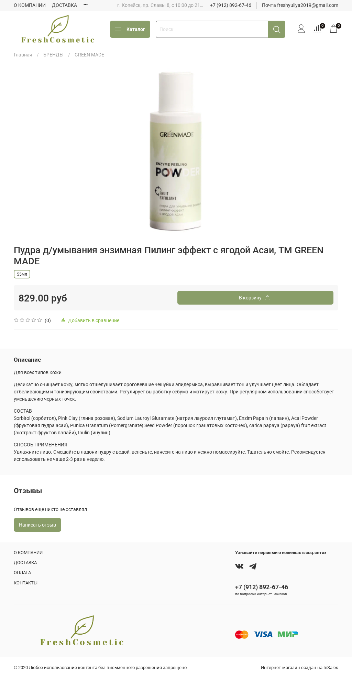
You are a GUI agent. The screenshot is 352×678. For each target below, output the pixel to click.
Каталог (135, 29)
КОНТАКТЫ (25, 582)
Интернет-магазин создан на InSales (299, 667)
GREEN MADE (89, 54)
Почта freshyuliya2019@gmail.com (300, 5)
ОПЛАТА (22, 572)
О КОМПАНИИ (30, 5)
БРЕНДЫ (53, 54)
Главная (23, 54)
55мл (22, 274)
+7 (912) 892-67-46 (230, 5)
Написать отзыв (37, 525)
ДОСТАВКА (64, 5)
